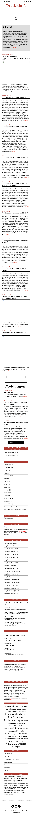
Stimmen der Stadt (9, 507)
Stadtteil (20, 739)
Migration (17, 728)
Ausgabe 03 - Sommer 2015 (11, 588)
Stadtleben (7, 421)
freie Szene (13, 717)
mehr (5, 796)
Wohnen (22, 743)
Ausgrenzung (15, 709)
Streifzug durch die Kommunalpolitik (14, 509)
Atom (8, 709)
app (8, 706)
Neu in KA (20, 731)
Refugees (6, 495)
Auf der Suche (9, 645)
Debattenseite (22, 531)
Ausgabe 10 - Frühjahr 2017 (11, 568)
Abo (5, 765)
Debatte (6, 473)
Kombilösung (11, 723)
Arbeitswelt (7, 464)
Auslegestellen (8, 762)
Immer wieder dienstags (15, 624)
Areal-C (17, 706)
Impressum (7, 767)
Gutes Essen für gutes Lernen (15, 635)
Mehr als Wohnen (15, 618)
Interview (6, 481)
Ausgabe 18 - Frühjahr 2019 (11, 546)
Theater (17, 741)
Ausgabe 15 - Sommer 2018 (11, 554)
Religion (8, 736)
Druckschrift (16, 6)
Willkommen (11, 744)
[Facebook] (24, 1)
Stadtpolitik (6, 125)
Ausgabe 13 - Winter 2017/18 (12, 560)
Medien (11, 728)
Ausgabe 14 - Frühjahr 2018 (11, 557)
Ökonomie (7, 492)
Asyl (26, 706)
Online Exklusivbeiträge (10, 543)
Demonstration (16, 711)
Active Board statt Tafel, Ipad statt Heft (16, 603)
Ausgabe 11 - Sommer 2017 (11, 565)
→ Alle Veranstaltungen (11, 456)
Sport (25, 736)
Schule (12, 736)
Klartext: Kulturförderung (13, 640)
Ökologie (10, 54)
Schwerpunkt (7, 294)
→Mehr (13, 47)
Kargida (19, 721)
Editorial (7, 27)
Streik (26, 739)
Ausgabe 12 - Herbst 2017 (11, 563)
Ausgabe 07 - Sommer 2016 (11, 577)
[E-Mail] (26, 1)
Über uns (6, 756)
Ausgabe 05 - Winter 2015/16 (12, 582)
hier (13, 698)
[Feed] (28, 1)
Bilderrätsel (7, 467)
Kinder (25, 721)
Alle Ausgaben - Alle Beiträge (12, 759)
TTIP (21, 741)
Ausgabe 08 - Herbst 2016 (11, 574)
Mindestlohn (25, 728)
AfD (5, 706)
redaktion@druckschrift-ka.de (11, 670)
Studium (11, 741)
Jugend (5, 54)
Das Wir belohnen (11, 650)
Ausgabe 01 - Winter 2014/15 (12, 593)
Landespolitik (8, 725)
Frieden (21, 717)
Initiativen (7, 478)
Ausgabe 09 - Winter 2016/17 (12, 571)
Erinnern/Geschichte (16, 714)
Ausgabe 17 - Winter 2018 (11, 549)
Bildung (6, 470)
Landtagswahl (17, 726)
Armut (21, 706)
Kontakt (6, 770)
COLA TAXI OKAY (15, 608)
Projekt (16, 734)
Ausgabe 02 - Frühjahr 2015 (11, 591)
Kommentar (19, 723)
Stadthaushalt (10, 739)
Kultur (5, 487)
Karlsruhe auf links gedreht (14, 655)
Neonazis (12, 731)
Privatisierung (10, 734)
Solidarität (19, 736)
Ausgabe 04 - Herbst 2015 (11, 585)
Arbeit (12, 706)
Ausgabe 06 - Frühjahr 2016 (11, 579)
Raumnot (23, 734)
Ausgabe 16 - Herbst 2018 (11, 551)
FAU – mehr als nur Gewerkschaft (16, 613)
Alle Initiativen (8, 753)
